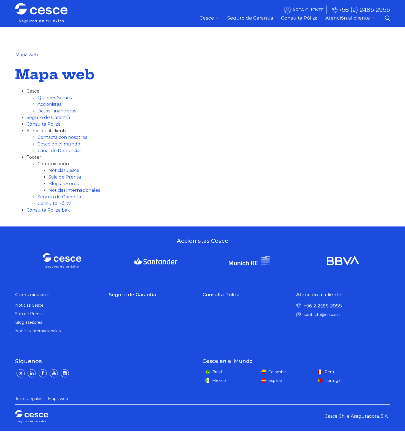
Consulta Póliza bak (48, 210)
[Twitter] (21, 373)
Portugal (333, 380)
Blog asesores (63, 183)
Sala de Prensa (64, 177)
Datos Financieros (56, 111)
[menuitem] (250, 18)
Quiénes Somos (54, 97)
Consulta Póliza (43, 124)
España (275, 380)
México (219, 380)
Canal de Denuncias (59, 150)
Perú (329, 371)
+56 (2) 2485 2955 (364, 9)
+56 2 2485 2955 (323, 306)
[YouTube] (54, 373)
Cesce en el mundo (58, 144)
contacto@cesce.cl (322, 314)
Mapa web (58, 398)
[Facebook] (43, 373)
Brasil (217, 371)
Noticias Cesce (63, 170)
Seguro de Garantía (48, 117)
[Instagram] (65, 373)
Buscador (387, 18)
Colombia (277, 371)
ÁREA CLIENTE (308, 9)
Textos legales (28, 398)
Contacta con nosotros (62, 137)
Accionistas (49, 104)
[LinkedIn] (32, 373)
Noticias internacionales (74, 190)
